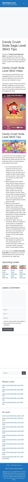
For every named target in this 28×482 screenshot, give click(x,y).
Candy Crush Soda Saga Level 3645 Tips (14, 274)
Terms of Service (18, 468)
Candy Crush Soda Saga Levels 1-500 (13, 415)
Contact (11, 468)
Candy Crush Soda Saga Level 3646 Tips (22, 274)
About (6, 468)
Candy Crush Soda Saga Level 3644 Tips (5, 274)
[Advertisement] (14, 22)
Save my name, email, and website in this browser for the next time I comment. (14, 323)
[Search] (24, 373)
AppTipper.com (9, 3)
